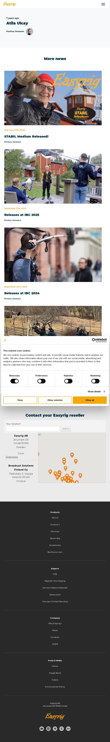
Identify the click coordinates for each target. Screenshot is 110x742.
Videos (55, 680)
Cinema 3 (55, 524)
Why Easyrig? (55, 623)
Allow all (90, 400)
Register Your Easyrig (55, 581)
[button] (72, 455)
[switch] (41, 381)
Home (55, 666)
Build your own (55, 552)
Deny (20, 400)
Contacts (55, 637)
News (55, 630)
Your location (13, 424)
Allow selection (55, 400)
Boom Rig (55, 538)
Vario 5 (55, 517)
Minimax (55, 531)
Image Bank (55, 673)
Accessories (55, 545)
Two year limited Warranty (55, 601)
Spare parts (55, 594)
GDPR (55, 644)
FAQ (55, 574)
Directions (12, 457)
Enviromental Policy (55, 687)
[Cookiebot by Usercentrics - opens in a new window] (94, 340)
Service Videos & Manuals (55, 588)
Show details (94, 391)
